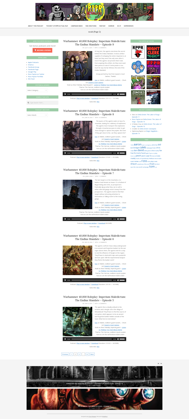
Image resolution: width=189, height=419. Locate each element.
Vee (96, 80)
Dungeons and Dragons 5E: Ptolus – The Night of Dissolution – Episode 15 (94, 384)
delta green (147, 150)
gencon (152, 153)
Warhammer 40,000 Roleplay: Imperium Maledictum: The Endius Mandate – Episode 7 (94, 171)
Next (92, 354)
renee (136, 161)
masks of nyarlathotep (142, 158)
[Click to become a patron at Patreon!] (42, 49)
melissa (151, 158)
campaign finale (151, 148)
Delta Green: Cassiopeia (148, 129)
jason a (144, 156)
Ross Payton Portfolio (35, 76)
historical (133, 156)
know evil (154, 156)
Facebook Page (33, 69)
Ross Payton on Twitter (36, 74)
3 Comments (102, 48)
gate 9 (148, 153)
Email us (31, 65)
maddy (133, 158)
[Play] (65, 94)
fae (160, 150)
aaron (137, 144)
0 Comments (103, 117)
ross (144, 161)
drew (153, 150)
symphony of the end (143, 164)
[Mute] (118, 94)
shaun (134, 163)
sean (155, 161)
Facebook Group (33, 67)
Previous (65, 354)
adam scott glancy (146, 145)
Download (94, 98)
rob (140, 161)
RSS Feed (31, 79)
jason (138, 155)
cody (132, 150)
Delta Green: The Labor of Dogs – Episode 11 (94, 406)
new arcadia (157, 158)
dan (135, 150)
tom (152, 166)
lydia (158, 156)
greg (155, 153)
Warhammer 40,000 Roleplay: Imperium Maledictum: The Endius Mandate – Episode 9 (94, 43)
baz (156, 145)
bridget (136, 147)
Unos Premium (92, 416)
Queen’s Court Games (95, 82)
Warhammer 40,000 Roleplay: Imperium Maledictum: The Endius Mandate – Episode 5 (94, 298)
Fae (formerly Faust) (138, 153)
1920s (132, 145)
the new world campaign (141, 167)
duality (157, 150)
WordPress (104, 416)
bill (159, 144)
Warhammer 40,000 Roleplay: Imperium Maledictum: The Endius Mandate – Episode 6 (94, 237)
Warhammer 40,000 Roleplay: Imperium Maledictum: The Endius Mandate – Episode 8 (94, 112)
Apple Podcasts (33, 62)
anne (153, 145)
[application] (94, 94)
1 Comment (102, 176)
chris (158, 147)
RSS (98, 102)
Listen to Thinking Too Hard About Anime (108, 85)
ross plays (150, 161)
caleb (143, 147)
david (141, 150)
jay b (149, 156)
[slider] (122, 94)
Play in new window (83, 98)
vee (156, 167)
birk (132, 148)
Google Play (32, 72)
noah (132, 161)
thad (152, 163)
